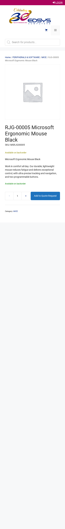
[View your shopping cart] (46, 30)
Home (8, 57)
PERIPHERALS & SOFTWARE (26, 57)
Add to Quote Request (45, 195)
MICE (44, 57)
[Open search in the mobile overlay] (32, 42)
